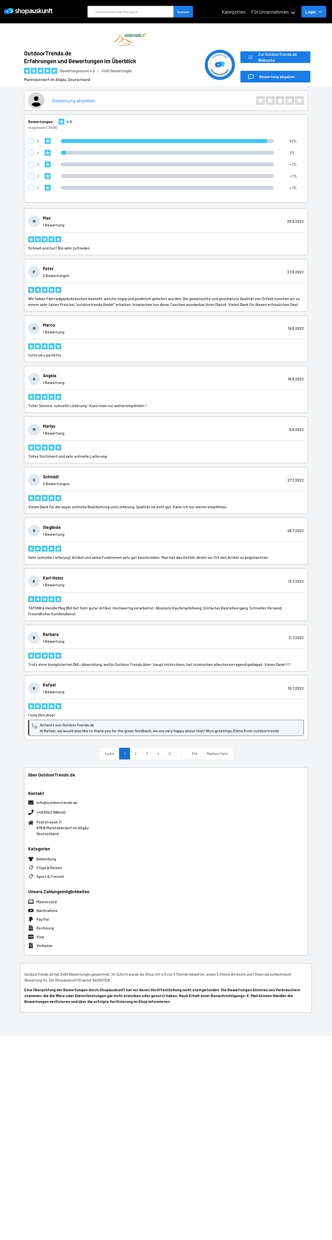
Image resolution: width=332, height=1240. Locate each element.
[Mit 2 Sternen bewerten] (270, 100)
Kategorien (233, 12)
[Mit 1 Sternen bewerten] (260, 100)
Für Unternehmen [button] (270, 12)
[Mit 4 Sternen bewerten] (289, 100)
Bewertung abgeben (73, 100)
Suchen (183, 12)
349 (194, 753)
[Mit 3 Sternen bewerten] (280, 100)
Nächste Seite (217, 753)
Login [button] (310, 11)
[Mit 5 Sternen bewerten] (299, 100)
